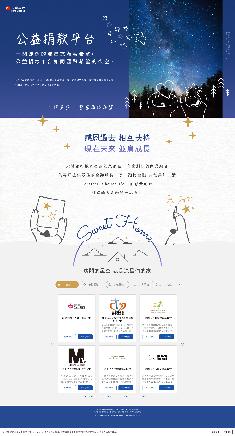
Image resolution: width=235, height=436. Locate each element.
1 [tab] (86, 397)
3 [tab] (92, 397)
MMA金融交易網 (122, 410)
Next (181, 343)
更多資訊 (227, 432)
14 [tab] (127, 397)
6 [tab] (102, 397)
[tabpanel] (117, 344)
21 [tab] (150, 397)
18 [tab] (140, 397)
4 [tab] (96, 397)
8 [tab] (108, 397)
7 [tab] (105, 397)
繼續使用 (215, 432)
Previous (53, 343)
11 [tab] (118, 397)
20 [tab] (147, 397)
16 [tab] (134, 397)
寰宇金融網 (101, 410)
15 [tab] (131, 397)
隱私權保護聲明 (135, 412)
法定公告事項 (123, 412)
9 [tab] (112, 397)
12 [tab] (121, 397)
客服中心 (113, 412)
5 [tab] (99, 397)
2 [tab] (89, 397)
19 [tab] (143, 397)
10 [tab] (115, 397)
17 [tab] (137, 397)
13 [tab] (124, 397)
